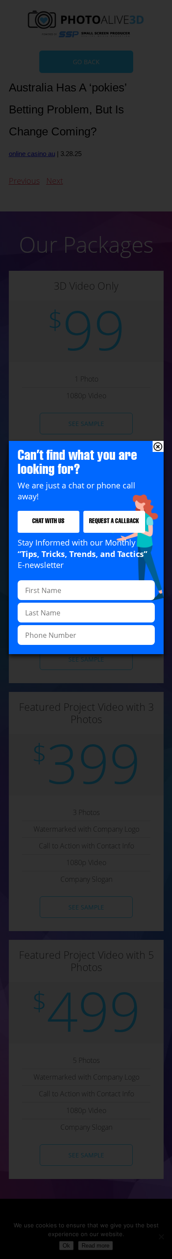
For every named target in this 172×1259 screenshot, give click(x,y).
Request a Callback (114, 521)
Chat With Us (48, 521)
